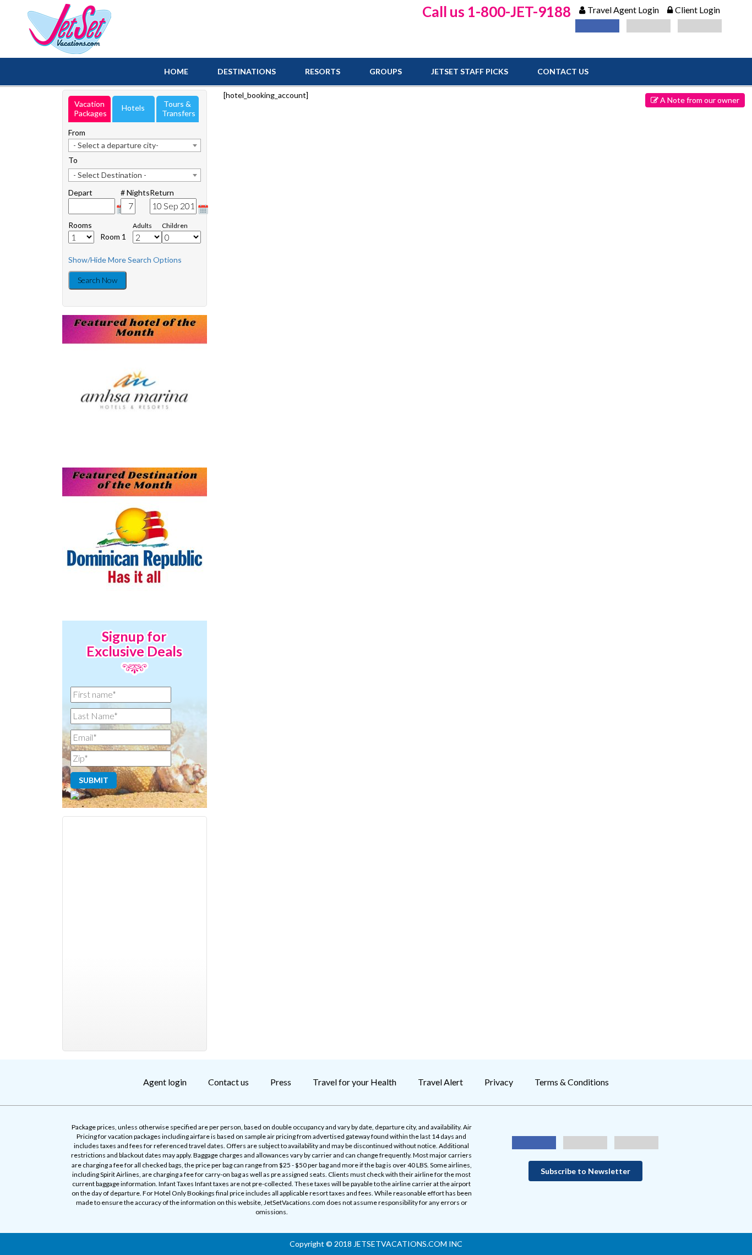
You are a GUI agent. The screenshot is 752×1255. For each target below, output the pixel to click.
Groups (385, 71)
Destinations (246, 71)
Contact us (562, 71)
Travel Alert (440, 1082)
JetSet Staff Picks (469, 71)
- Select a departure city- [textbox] (116, 145)
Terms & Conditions (572, 1082)
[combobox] (134, 145)
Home (176, 71)
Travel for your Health (354, 1082)
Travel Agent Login (623, 9)
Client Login (697, 9)
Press (280, 1082)
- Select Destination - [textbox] (109, 175)
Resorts (322, 71)
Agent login (165, 1082)
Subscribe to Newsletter (585, 1171)
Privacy (498, 1082)
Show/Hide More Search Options (125, 259)
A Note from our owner (698, 100)
